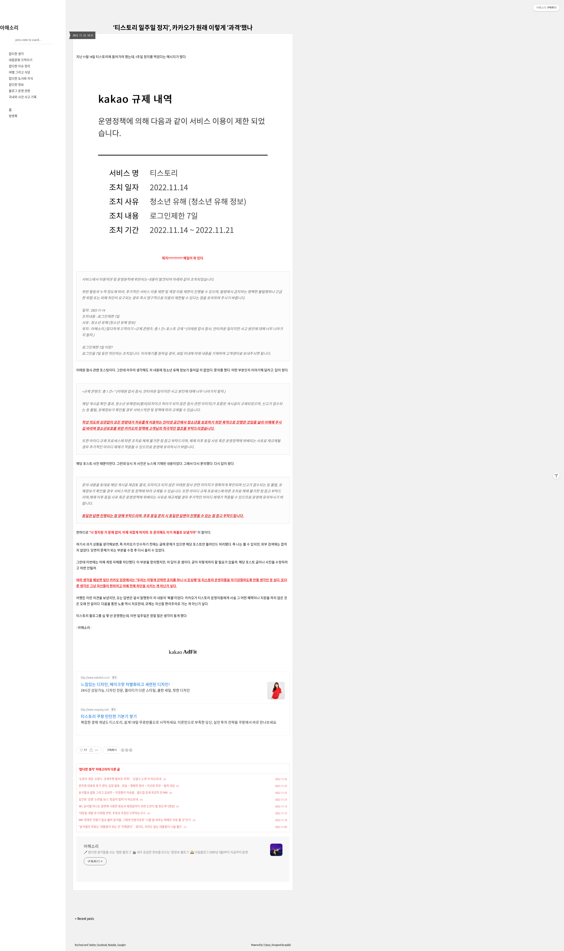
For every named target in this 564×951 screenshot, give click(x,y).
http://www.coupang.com (95, 709)
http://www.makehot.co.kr (95, 677)
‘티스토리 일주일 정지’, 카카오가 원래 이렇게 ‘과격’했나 (183, 27)
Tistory (267, 945)
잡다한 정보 (16, 84)
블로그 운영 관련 (19, 91)
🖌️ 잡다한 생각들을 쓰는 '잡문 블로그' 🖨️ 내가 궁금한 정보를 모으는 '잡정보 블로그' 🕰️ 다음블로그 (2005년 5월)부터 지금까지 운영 (166, 852)
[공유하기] (91, 750)
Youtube (112, 945)
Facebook (102, 945)
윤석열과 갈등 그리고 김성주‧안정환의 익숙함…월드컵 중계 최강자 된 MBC (123, 792)
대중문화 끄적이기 (20, 60)
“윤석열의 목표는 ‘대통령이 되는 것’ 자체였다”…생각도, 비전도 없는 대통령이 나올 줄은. (130, 826)
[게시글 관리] (96, 750)
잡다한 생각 (16, 54)
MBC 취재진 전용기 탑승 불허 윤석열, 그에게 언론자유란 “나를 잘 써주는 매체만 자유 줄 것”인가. (135, 819)
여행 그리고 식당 (19, 72)
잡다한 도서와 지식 (21, 78)
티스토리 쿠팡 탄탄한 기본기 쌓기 (109, 716)
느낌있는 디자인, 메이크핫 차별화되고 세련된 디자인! (125, 684)
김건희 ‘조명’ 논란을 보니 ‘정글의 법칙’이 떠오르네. (109, 799)
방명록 (13, 116)
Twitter (92, 945)
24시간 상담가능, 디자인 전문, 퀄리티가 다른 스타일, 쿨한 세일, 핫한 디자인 (135, 690)
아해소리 (9, 27)
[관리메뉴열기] (556, 475)
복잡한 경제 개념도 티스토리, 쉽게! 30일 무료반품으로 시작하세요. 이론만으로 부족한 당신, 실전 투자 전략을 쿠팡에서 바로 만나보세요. (179, 722)
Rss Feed (79, 945)
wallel (288, 945)
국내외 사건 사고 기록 (23, 97)
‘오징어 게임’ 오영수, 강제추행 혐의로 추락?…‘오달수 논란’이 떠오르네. (120, 778)
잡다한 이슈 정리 (19, 66)
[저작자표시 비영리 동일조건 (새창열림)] (126, 750)
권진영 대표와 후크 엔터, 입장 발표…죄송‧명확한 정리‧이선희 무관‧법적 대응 (127, 785)
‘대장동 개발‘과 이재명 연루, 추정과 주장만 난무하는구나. (112, 813)
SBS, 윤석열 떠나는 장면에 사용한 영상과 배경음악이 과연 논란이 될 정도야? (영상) (127, 806)
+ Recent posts (84, 919)
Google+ (121, 945)
